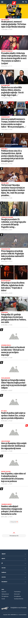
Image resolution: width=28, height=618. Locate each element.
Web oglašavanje (5, 596)
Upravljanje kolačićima (18, 598)
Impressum (4, 591)
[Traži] (26, 2)
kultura (4, 572)
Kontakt (3, 598)
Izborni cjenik (17, 594)
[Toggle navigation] (2, 2)
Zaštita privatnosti (5, 594)
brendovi (4, 581)
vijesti (3, 553)
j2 (2, 563)
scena (4, 577)
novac (4, 567)
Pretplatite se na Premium (19, 608)
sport (3, 558)
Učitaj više (13, 522)
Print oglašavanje (17, 596)
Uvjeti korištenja (17, 591)
